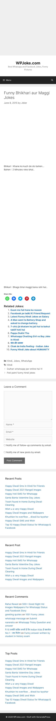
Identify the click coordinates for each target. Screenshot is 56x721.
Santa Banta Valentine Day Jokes (22, 497)
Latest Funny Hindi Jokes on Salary (30, 316)
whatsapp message (15, 618)
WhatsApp (26, 361)
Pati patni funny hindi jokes (21, 372)
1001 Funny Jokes (35, 614)
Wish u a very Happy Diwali (19, 509)
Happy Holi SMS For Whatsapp (21, 494)
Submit (33, 618)
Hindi (9, 361)
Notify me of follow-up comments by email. (28, 445)
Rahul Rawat (11, 604)
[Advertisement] (28, 28)
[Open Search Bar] (52, 80)
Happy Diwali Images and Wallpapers (24, 513)
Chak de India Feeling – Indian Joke (30, 346)
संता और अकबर (17, 343)
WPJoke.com (28, 63)
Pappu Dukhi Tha (20, 333)
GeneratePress (43, 717)
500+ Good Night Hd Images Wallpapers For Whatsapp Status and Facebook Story (26, 607)
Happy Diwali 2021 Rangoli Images (23, 490)
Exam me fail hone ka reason (26, 310)
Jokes (17, 361)
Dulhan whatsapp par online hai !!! (24, 369)
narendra (10, 622)
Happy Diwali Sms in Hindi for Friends (25, 486)
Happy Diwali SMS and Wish (20, 520)
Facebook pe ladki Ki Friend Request (30, 313)
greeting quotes (13, 614)
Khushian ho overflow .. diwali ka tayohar (26, 517)
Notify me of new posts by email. (23, 452)
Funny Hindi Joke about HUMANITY (30, 349)
